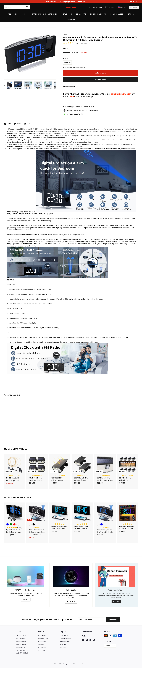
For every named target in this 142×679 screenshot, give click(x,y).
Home (65, 34)
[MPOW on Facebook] (83, 640)
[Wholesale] (71, 576)
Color (65, 58)
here (71, 96)
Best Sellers (21, 14)
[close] (37, 667)
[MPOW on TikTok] (94, 640)
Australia (63, 644)
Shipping (66, 67)
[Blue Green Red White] (14, 524)
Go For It (116, 602)
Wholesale (42, 647)
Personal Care (78, 14)
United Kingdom (65, 639)
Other (131, 14)
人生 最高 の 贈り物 (22, 653)
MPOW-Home (20, 449)
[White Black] (14, 422)
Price (65, 49)
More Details (71, 602)
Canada (63, 647)
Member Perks (43, 639)
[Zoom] (30, 54)
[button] (68, 43)
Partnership (42, 642)
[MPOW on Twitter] (90, 640)
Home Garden (117, 14)
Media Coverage (22, 639)
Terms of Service (22, 650)
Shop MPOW (42, 636)
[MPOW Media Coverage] (25, 576)
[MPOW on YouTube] (87, 640)
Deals (64, 14)
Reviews (41, 644)
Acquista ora (100, 79)
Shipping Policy (21, 647)
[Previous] (5, 85)
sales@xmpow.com (121, 94)
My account (42, 650)
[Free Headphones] (116, 576)
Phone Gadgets (98, 14)
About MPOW (21, 636)
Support (71, 20)
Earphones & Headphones (44, 14)
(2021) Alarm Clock (22, 497)
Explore (25, 600)
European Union (65, 642)
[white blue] (105, 524)
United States (65, 636)
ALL (9, 14)
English (134, 7)
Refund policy (21, 644)
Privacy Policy (21, 642)
